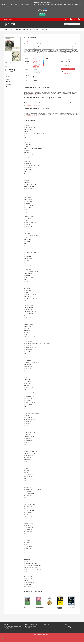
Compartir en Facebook (49, 63)
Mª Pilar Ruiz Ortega (43, 41)
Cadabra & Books (10, 82)
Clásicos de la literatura (35, 62)
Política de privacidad (49, 627)
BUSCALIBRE (9, 78)
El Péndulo (9, 84)
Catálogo (11, 29)
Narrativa (34, 67)
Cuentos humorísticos (39, 607)
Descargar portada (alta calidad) (12, 66)
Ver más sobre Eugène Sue (35, 94)
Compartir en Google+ (49, 65)
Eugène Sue (29, 41)
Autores (18, 29)
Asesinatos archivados (59, 608)
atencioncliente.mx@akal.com (31, 626)
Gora (25, 607)
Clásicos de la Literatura (36, 65)
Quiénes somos (58, 24)
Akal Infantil (45, 29)
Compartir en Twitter (49, 60)
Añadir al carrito (68, 68)
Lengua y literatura (36, 63)
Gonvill (8, 81)
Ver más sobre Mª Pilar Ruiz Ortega (33, 105)
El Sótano (9, 79)
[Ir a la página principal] (9, 24)
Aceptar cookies (42, 14)
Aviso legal (47, 624)
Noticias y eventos (28, 29)
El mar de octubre (71, 607)
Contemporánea (36, 66)
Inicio (5, 29)
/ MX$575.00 (67, 73)
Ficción (34, 64)
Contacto (37, 29)
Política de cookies (49, 625)
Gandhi (8, 76)
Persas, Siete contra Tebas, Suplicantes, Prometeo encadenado (50, 609)
